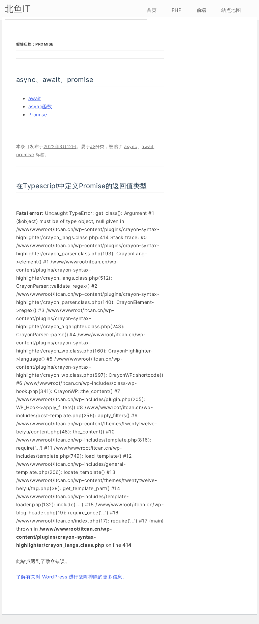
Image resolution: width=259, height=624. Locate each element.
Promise (37, 114)
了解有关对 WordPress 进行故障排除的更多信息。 (71, 576)
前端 (201, 10)
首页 (151, 10)
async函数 (40, 106)
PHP (176, 10)
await (34, 98)
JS (92, 146)
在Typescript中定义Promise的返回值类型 (81, 186)
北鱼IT (18, 8)
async (130, 146)
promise (25, 154)
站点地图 (231, 10)
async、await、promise (54, 80)
